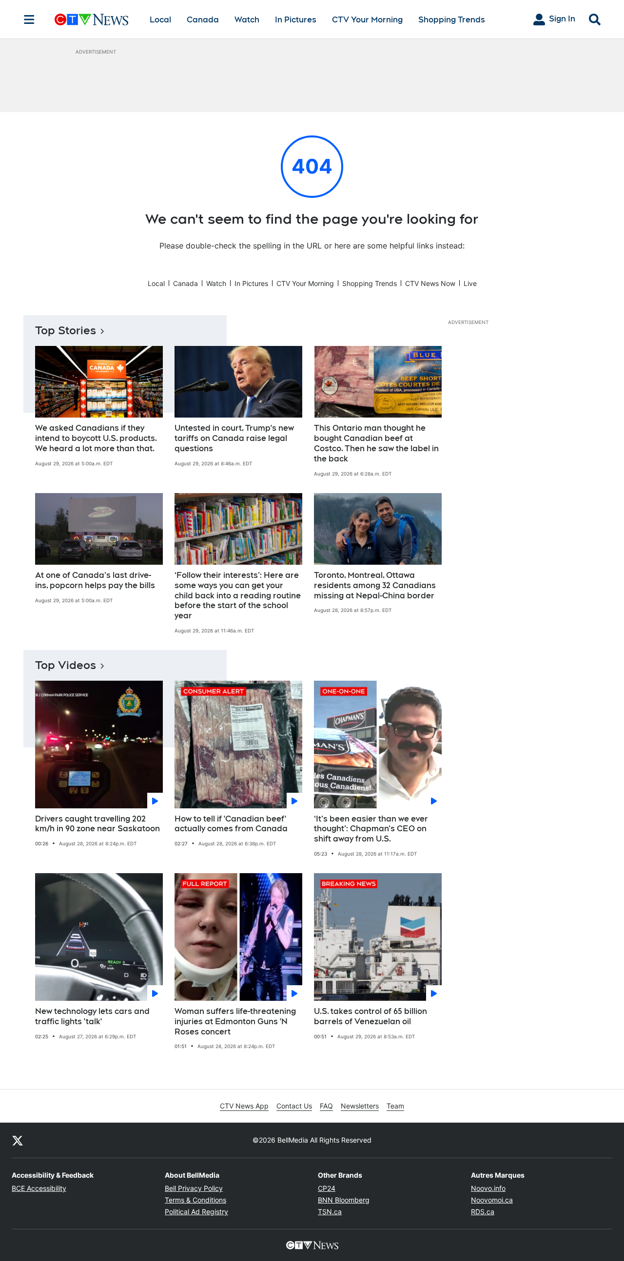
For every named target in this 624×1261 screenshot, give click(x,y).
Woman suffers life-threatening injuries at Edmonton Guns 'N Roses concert (235, 1021)
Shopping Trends (451, 19)
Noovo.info (488, 1188)
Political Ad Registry (196, 1211)
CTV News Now (430, 283)
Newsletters (360, 1106)
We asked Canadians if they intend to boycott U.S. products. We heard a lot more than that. (96, 438)
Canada (203, 19)
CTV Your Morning (367, 19)
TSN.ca (330, 1211)
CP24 (326, 1188)
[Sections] (29, 19)
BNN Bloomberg (344, 1200)
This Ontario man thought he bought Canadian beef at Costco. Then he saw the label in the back (376, 443)
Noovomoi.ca (492, 1200)
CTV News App (244, 1106)
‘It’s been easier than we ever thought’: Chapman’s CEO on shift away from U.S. (371, 829)
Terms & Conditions (195, 1200)
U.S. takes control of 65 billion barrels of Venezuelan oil (370, 1016)
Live (470, 283)
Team (395, 1106)
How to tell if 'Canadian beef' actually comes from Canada (231, 824)
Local (160, 19)
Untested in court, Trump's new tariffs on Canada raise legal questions (234, 438)
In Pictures (295, 19)
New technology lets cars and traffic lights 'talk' (92, 1016)
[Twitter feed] (17, 1140)
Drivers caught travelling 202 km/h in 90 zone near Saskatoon (97, 824)
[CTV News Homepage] (91, 19)
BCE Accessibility (39, 1188)
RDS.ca (482, 1211)
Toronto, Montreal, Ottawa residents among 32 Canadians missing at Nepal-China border (375, 585)
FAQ (326, 1106)
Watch (246, 19)
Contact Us (294, 1106)
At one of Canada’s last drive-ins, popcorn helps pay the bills (95, 580)
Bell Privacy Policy (194, 1188)
